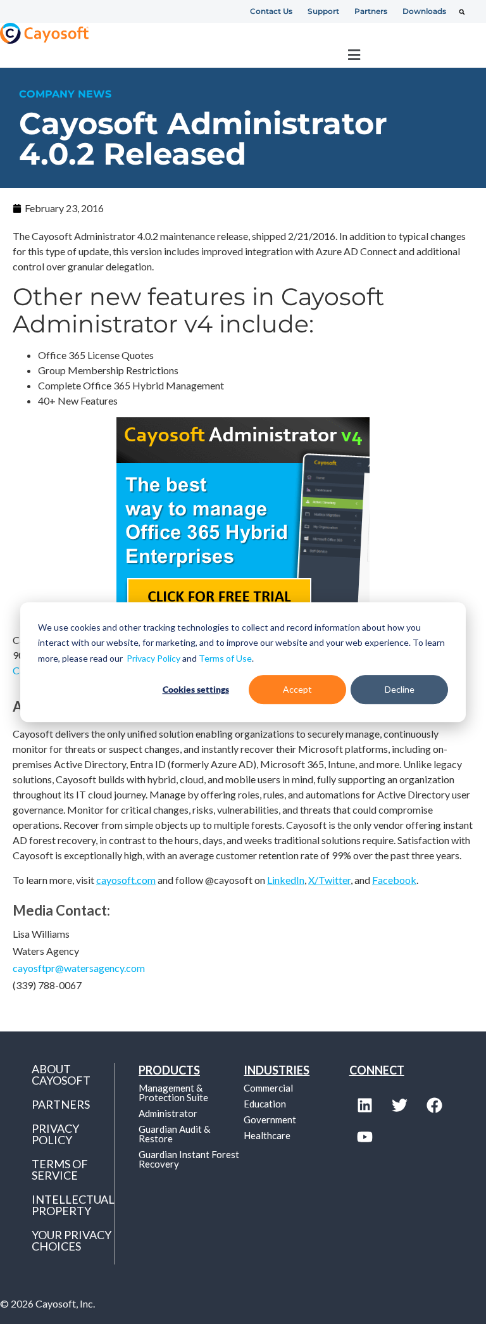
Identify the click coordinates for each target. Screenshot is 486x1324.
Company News (65, 94)
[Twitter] (400, 1105)
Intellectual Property (73, 1205)
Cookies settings (196, 689)
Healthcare (267, 1135)
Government (270, 1119)
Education (265, 1103)
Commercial (268, 1088)
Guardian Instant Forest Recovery (189, 1159)
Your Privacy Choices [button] (71, 1240)
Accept (297, 689)
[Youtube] (365, 1137)
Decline (399, 689)
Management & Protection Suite (173, 1092)
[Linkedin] (365, 1105)
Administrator (168, 1113)
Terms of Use (225, 658)
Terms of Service (60, 1169)
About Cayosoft (61, 1074)
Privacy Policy (153, 658)
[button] (462, 12)
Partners (61, 1104)
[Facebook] (435, 1105)
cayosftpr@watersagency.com (79, 968)
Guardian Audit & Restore (174, 1133)
